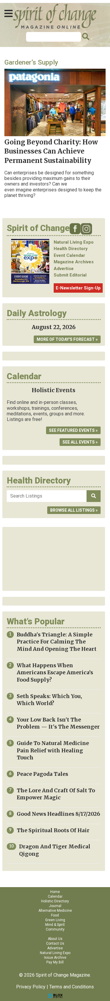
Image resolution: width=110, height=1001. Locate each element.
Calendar (55, 896)
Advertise (64, 268)
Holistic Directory (55, 901)
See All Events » (80, 442)
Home (55, 892)
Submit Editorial (70, 275)
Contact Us (55, 943)
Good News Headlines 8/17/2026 (58, 814)
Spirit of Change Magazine (55, 16)
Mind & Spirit (55, 925)
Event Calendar (69, 255)
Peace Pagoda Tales (42, 774)
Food (55, 915)
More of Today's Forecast (66, 339)
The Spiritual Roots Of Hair (53, 830)
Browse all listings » (74, 510)
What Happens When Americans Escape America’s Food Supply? (55, 672)
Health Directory (71, 248)
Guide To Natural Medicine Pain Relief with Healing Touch (53, 750)
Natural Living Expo (74, 242)
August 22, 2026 (54, 327)
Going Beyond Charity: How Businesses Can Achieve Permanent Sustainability (51, 151)
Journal (55, 906)
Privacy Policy (30, 987)
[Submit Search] (84, 36)
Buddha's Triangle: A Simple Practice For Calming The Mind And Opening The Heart (57, 641)
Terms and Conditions (71, 987)
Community (55, 929)
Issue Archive (55, 957)
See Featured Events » (73, 430)
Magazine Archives (74, 261)
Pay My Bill (55, 962)
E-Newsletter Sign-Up (78, 288)
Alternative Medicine (55, 911)
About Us (55, 939)
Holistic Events (53, 390)
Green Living (55, 920)
